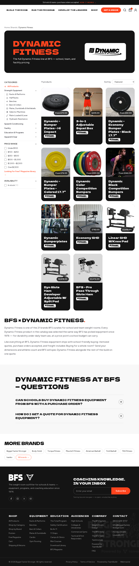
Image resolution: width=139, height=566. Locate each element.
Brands (14, 27)
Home (7, 27)
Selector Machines (17, 112)
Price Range (20, 144)
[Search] (124, 10)
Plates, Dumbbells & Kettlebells (22, 108)
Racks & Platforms (17, 94)
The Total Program (58, 521)
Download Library (58, 545)
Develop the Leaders (72, 10)
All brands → (23, 457)
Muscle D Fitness (73, 451)
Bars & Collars (15, 105)
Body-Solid (37, 451)
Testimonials (97, 540)
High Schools (77, 521)
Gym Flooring (35, 541)
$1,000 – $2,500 (15, 163)
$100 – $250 (13, 152)
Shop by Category (17, 525)
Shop (94, 10)
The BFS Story (98, 532)
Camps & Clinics (57, 537)
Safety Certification (58, 525)
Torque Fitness (54, 451)
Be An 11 (53, 529)
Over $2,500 (13, 167)
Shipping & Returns (17, 545)
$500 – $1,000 (14, 159)
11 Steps (54, 533)
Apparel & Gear (20, 137)
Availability (20, 181)
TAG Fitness (127, 451)
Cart (11, 541)
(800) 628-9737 (120, 521)
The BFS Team (98, 536)
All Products (12, 86)
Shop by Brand (15, 529)
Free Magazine (15, 537)
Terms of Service (87, 562)
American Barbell (93, 451)
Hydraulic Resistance (18, 119)
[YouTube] (30, 498)
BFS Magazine (56, 549)
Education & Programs (20, 132)
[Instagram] (17, 498)
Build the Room (17, 10)
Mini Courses (55, 541)
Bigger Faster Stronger (16, 451)
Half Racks (13, 98)
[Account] (135, 10)
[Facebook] (11, 498)
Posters (12, 533)
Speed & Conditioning (20, 124)
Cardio (32, 537)
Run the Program (43, 10)
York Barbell (111, 451)
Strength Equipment (20, 90)
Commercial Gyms (79, 532)
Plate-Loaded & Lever (18, 115)
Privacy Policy (72, 562)
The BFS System (99, 521)
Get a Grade (111, 10)
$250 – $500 (13, 156)
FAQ (94, 551)
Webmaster (125, 562)
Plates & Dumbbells (37, 533)
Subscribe (121, 491)
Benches (13, 101)
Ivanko (9, 457)
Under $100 (13, 148)
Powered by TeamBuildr (107, 562)
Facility (20, 128)
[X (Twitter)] (24, 498)
